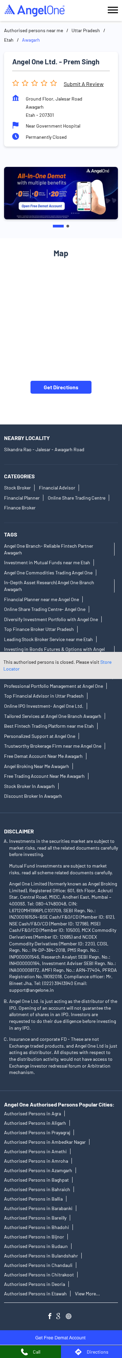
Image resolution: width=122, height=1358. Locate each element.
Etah (9, 40)
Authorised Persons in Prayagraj (37, 1132)
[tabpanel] (61, 193)
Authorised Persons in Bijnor (34, 1237)
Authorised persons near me (33, 30)
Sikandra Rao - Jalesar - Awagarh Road (44, 449)
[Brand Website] (70, 1317)
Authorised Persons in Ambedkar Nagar (45, 1142)
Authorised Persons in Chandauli (38, 1265)
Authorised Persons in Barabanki (38, 1208)
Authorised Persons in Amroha (36, 1161)
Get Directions (61, 387)
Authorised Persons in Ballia (33, 1199)
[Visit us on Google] (61, 1317)
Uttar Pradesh (86, 30)
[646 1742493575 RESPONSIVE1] (61, 1337)
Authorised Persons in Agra (32, 1113)
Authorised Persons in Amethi (35, 1151)
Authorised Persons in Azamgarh (38, 1170)
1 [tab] (58, 226)
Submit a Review (84, 84)
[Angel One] (34, 10)
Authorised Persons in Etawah (35, 1293)
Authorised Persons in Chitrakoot (39, 1274)
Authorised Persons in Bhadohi (36, 1227)
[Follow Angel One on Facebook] (51, 1317)
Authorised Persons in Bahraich (37, 1189)
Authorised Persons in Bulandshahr (41, 1255)
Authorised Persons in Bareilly (35, 1218)
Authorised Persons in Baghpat (36, 1180)
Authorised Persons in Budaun (36, 1246)
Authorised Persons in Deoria (34, 1284)
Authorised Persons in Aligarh (35, 1123)
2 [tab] (67, 226)
